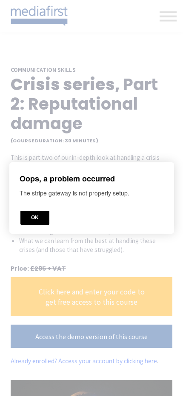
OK (35, 218)
